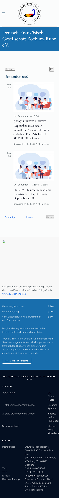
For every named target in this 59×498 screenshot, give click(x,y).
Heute (29, 217)
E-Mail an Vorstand (19, 360)
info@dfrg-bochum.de (36, 475)
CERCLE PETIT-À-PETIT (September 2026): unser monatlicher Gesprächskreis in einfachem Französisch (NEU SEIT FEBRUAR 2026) (31, 130)
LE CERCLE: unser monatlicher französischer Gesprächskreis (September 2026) (32, 194)
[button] (3, 13)
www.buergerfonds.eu (14, 294)
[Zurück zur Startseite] (29, 13)
